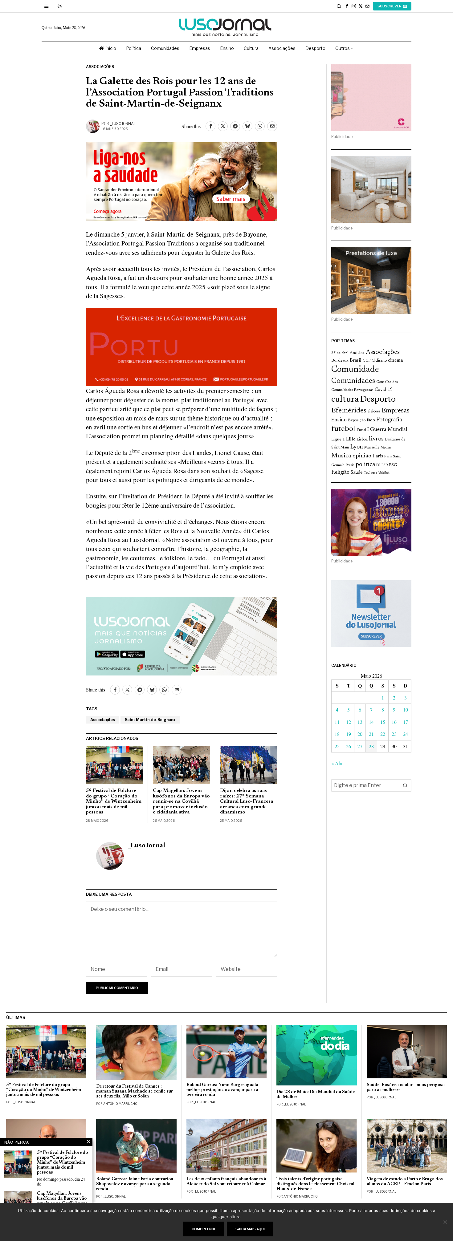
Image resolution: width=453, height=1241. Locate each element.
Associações (100, 66)
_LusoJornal (123, 123)
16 (394, 722)
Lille (350, 439)
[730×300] (181, 180)
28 (371, 746)
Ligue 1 (338, 439)
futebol (343, 429)
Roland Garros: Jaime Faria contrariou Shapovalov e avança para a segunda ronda (134, 1184)
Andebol (357, 353)
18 (337, 734)
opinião (362, 456)
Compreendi (203, 1229)
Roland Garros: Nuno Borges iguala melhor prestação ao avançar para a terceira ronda (222, 1090)
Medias (386, 447)
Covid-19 (384, 389)
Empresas (396, 411)
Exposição (356, 420)
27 (359, 746)
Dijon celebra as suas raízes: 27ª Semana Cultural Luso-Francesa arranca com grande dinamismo (246, 801)
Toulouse (370, 473)
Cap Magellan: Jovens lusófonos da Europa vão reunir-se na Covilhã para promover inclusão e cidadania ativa (181, 801)
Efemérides (348, 410)
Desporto (378, 399)
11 (337, 722)
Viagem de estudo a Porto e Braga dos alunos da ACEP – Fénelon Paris (405, 1181)
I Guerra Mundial (387, 429)
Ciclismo (379, 361)
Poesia (350, 465)
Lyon (356, 447)
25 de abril (340, 353)
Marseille (371, 447)
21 (371, 734)
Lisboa (362, 439)
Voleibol (384, 473)
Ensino (339, 420)
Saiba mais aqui (250, 1229)
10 (405, 709)
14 (371, 722)
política (365, 465)
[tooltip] (347, 6)
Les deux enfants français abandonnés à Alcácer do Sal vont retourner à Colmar (226, 1181)
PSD (385, 465)
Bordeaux (340, 361)
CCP (366, 361)
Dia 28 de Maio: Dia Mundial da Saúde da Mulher (315, 1094)
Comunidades (353, 381)
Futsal (361, 430)
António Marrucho (120, 1103)
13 (359, 722)
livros (376, 439)
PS (378, 465)
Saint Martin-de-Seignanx (150, 719)
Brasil (355, 360)
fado (371, 420)
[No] (445, 1222)
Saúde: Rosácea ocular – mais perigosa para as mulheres (406, 1087)
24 (405, 734)
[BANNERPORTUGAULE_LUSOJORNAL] (181, 346)
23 (394, 734)
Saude (356, 472)
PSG (393, 465)
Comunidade (355, 370)
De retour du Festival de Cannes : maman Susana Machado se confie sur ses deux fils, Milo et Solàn (134, 1091)
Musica (341, 456)
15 (382, 722)
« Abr (337, 763)
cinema (395, 360)
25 (337, 746)
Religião (340, 472)
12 (348, 722)
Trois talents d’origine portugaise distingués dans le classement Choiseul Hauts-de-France (315, 1184)
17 (405, 722)
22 (382, 734)
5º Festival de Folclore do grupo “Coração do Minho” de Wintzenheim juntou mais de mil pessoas (113, 801)
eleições (374, 411)
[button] (405, 785)
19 (348, 734)
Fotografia (389, 420)
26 (348, 746)
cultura (345, 399)
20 (359, 734)
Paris (378, 456)
